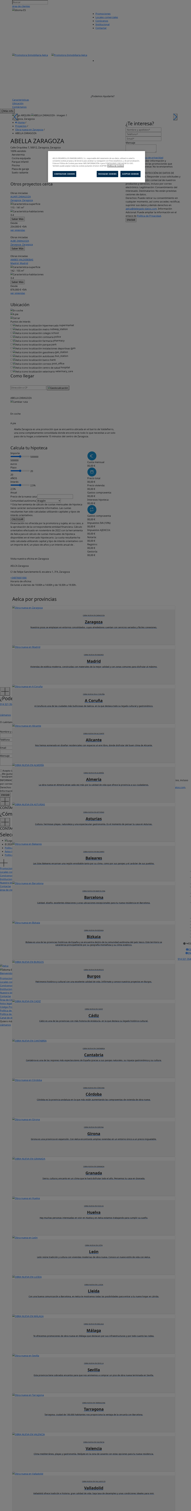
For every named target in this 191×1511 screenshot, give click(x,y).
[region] (96, 166)
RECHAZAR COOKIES (107, 174)
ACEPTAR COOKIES (130, 174)
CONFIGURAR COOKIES (64, 174)
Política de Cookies (115, 166)
